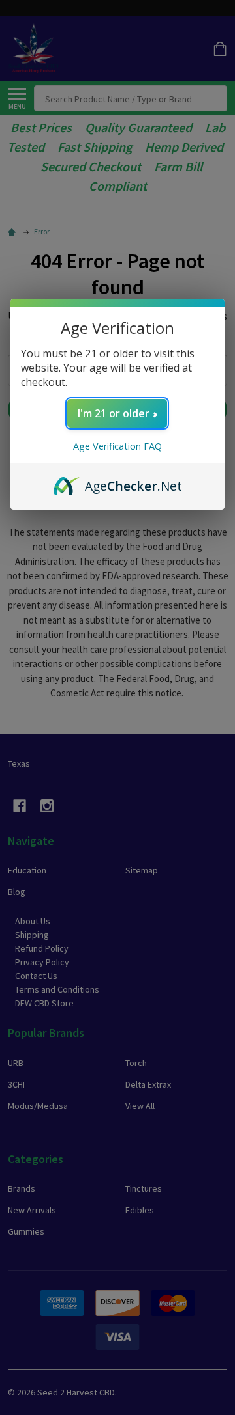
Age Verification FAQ (117, 446)
